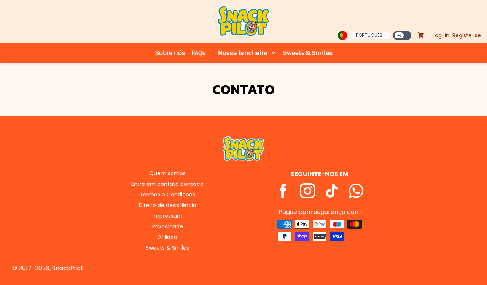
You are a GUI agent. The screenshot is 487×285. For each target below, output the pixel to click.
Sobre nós (170, 53)
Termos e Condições (167, 194)
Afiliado (167, 237)
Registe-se (466, 35)
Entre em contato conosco (167, 184)
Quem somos (167, 173)
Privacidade (167, 226)
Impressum (168, 216)
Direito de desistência (167, 205)
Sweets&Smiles (308, 53)
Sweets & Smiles (167, 248)
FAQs (198, 53)
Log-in (441, 35)
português (369, 35)
